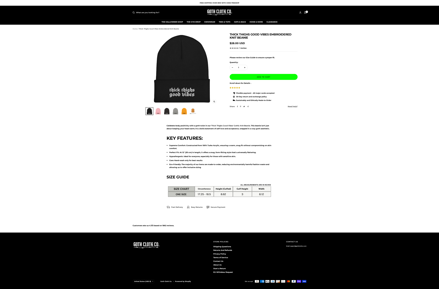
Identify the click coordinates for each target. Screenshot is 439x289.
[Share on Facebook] (237, 106)
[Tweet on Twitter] (244, 106)
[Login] (300, 12)
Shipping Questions (222, 246)
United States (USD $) (142, 281)
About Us (217, 265)
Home (135, 29)
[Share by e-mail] (248, 106)
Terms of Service (220, 257)
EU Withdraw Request (223, 272)
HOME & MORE (256, 22)
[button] (235, 88)
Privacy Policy (219, 254)
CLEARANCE (271, 22)
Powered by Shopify (183, 281)
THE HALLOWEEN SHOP (172, 22)
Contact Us (218, 261)
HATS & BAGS (240, 22)
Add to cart (263, 77)
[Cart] (305, 13)
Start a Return (219, 268)
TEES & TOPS (224, 22)
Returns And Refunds (222, 250)
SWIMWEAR (209, 22)
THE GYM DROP (194, 22)
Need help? (293, 106)
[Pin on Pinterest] (240, 106)
